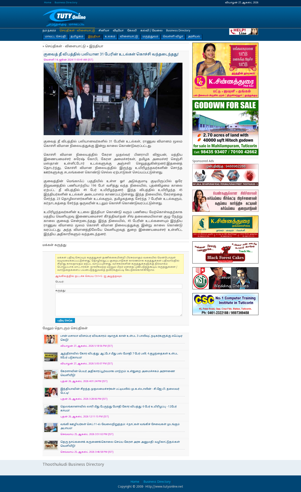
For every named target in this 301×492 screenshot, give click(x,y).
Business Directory (66, 3)
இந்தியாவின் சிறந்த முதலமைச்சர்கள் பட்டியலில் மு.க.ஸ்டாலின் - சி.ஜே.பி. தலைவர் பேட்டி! (119, 391)
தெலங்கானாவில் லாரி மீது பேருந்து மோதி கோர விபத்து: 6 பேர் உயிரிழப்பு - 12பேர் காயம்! (118, 408)
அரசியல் (194, 36)
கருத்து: (60, 290)
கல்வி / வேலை (151, 30)
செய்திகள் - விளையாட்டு (77, 30)
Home (47, 3)
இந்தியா (94, 36)
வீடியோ (118, 30)
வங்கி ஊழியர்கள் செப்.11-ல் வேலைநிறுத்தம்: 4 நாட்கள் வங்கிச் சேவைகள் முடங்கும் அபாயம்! (120, 426)
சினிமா (103, 30)
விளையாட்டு (129, 36)
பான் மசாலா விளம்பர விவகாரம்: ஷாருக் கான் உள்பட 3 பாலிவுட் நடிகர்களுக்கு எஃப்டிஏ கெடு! (121, 338)
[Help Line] (243, 31)
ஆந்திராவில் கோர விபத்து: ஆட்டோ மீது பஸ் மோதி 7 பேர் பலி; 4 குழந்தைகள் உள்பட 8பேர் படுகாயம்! (119, 355)
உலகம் (110, 36)
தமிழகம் (77, 36)
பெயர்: (59, 281)
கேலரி (132, 30)
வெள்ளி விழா (173, 36)
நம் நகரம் (49, 30)
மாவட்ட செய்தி (55, 36)
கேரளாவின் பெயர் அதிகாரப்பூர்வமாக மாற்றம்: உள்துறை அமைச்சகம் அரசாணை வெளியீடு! (117, 373)
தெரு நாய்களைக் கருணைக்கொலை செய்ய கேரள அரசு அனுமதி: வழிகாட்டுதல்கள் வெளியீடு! (120, 444)
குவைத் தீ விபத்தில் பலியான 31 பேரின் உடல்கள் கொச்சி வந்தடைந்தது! (65, 18)
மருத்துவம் (150, 36)
